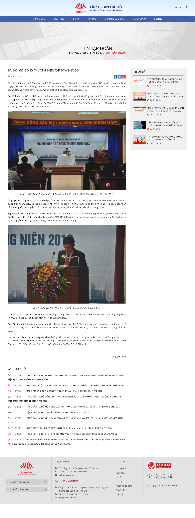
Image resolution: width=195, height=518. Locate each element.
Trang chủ (39, 19)
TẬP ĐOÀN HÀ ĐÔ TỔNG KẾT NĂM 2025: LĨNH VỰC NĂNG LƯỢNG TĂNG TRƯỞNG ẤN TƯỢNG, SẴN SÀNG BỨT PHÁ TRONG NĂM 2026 (165, 124)
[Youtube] (170, 476)
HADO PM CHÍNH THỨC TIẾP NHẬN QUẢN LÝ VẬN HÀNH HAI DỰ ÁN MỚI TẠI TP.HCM (69, 428)
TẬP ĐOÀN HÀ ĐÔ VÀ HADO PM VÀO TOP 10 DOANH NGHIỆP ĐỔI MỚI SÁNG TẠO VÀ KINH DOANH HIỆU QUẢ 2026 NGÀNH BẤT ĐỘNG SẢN (165, 80)
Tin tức (92, 19)
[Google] (163, 476)
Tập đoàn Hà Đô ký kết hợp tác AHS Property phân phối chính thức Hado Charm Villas (71, 434)
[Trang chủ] (97, 7)
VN (176, 7)
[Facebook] (149, 476)
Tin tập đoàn (116, 53)
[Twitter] (156, 476)
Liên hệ (158, 19)
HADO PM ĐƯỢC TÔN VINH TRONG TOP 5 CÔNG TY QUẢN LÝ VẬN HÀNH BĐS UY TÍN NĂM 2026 (75, 385)
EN (180, 7)
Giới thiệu (59, 19)
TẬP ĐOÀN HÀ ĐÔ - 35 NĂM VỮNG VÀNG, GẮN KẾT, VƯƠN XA (57, 412)
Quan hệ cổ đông (114, 19)
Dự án (76, 19)
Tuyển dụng (139, 19)
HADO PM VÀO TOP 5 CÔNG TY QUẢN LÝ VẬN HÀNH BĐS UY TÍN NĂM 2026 (64, 391)
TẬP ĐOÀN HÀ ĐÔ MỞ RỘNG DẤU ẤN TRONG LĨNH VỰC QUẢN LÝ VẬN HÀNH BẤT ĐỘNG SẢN (73, 406)
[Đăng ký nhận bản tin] (45, 482)
